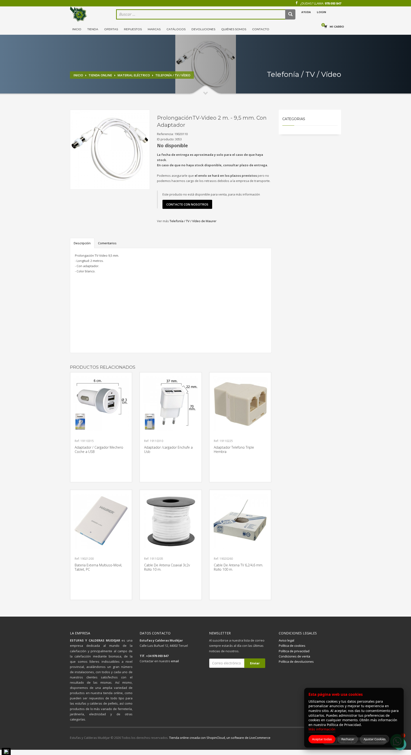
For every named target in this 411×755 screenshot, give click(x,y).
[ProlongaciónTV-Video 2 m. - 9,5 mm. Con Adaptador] (110, 149)
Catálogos (176, 29)
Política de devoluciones (296, 661)
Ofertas (111, 29)
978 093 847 (333, 3)
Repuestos (133, 29)
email (175, 661)
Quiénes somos (233, 29)
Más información (321, 729)
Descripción (82, 243)
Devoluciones (203, 29)
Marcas (154, 29)
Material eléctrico (133, 75)
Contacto (260, 29)
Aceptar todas (322, 739)
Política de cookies (292, 645)
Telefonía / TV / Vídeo (172, 75)
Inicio (76, 29)
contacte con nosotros (187, 204)
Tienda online (100, 75)
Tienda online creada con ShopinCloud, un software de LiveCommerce (219, 737)
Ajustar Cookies (375, 739)
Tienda (92, 29)
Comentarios (107, 243)
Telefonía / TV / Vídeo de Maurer (193, 221)
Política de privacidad (294, 651)
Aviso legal (286, 640)
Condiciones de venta (294, 656)
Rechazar (347, 739)
